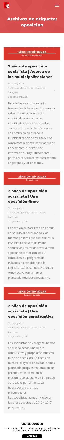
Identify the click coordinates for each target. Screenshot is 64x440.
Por (27, 90)
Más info (47, 430)
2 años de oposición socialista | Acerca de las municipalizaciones (30, 71)
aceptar (32, 436)
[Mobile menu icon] (56, 5)
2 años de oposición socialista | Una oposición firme (27, 196)
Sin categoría (15, 83)
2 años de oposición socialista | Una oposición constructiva (31, 311)
